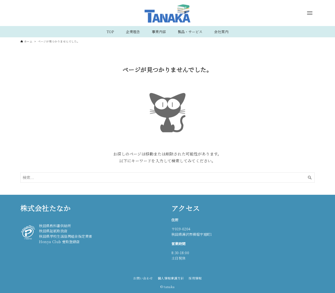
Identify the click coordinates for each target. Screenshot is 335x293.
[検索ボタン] (310, 177)
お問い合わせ (143, 278)
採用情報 (195, 278)
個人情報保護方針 (171, 278)
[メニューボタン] (310, 13)
